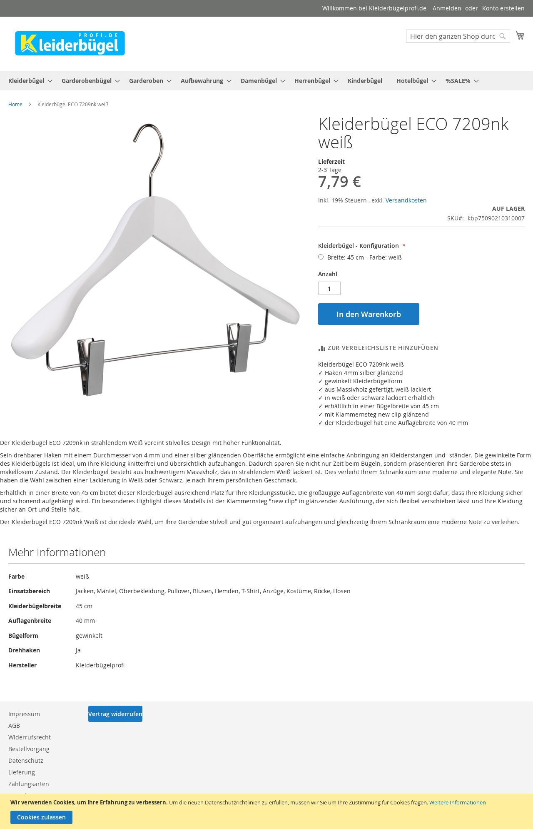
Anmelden (447, 8)
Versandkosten (406, 200)
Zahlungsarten (28, 784)
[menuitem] (27, 80)
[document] (267, 811)
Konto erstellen (503, 8)
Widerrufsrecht (29, 737)
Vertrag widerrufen (115, 714)
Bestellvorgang (29, 749)
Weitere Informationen (457, 802)
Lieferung (21, 772)
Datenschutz (25, 760)
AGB (14, 725)
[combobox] (458, 36)
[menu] (266, 80)
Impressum (24, 714)
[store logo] (70, 43)
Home (15, 104)
